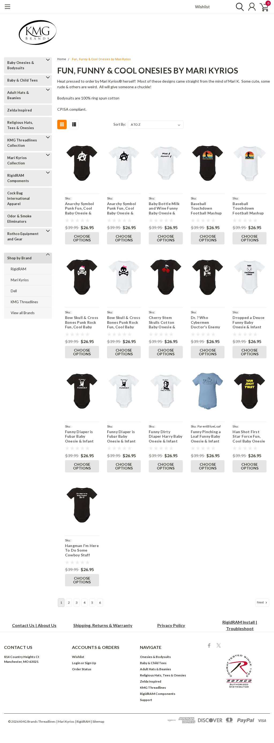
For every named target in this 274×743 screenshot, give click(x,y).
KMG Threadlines (24, 302)
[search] (238, 6)
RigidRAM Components (18, 178)
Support (146, 700)
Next (260, 602)
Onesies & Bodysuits (155, 657)
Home (61, 59)
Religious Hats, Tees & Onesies (20, 125)
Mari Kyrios (20, 280)
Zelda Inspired (19, 110)
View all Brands (23, 313)
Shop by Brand (19, 258)
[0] (262, 6)
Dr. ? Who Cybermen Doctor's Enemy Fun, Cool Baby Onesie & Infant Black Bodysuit (205, 322)
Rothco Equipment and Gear (23, 236)
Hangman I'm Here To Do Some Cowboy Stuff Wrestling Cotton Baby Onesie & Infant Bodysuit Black (82, 550)
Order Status (81, 669)
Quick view (82, 164)
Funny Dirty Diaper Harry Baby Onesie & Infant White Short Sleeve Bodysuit (165, 436)
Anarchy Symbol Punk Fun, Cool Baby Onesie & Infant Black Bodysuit (79, 208)
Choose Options (82, 238)
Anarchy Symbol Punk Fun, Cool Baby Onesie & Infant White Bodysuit (121, 208)
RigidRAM (18, 269)
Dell (14, 291)
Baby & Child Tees (22, 80)
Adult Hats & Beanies (18, 95)
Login (76, 663)
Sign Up (90, 663)
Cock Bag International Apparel (18, 198)
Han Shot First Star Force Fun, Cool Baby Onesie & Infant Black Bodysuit (249, 436)
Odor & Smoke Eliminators (19, 219)
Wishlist (202, 6)
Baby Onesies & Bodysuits (20, 65)
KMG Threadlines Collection (22, 143)
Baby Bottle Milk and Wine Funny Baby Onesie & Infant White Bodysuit (164, 208)
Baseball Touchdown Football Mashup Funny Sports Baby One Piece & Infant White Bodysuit (249, 208)
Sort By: (119, 124)
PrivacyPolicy (171, 625)
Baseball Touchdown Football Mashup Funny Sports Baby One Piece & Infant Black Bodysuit (207, 208)
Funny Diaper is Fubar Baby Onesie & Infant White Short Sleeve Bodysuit (121, 436)
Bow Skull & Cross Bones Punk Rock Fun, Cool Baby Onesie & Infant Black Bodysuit (81, 322)
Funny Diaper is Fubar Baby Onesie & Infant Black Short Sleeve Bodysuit (79, 436)
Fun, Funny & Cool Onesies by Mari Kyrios (101, 59)
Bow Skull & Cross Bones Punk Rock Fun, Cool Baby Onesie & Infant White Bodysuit (123, 322)
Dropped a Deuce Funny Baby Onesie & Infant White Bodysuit (248, 322)
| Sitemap (97, 721)
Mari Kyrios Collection (17, 160)
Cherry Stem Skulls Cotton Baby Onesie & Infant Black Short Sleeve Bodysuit (165, 322)
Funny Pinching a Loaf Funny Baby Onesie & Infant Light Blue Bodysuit (206, 436)
